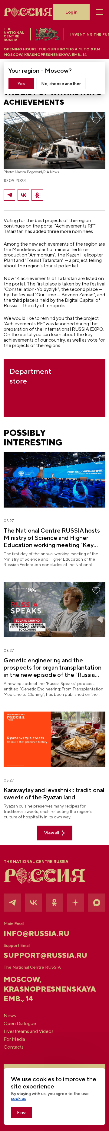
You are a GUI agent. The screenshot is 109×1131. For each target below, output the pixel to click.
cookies (18, 1098)
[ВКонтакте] (23, 195)
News (10, 1015)
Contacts (14, 1047)
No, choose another (61, 83)
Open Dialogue (20, 1023)
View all (51, 832)
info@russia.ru (36, 933)
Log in (71, 12)
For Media (14, 1039)
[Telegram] (9, 195)
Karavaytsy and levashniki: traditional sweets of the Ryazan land (54, 793)
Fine (21, 1112)
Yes (21, 83)
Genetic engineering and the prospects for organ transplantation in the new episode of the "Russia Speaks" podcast (52, 667)
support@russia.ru (45, 955)
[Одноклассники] (37, 195)
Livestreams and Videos (29, 1031)
